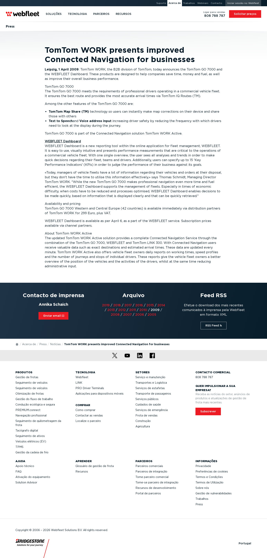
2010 (143, 310)
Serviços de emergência (151, 410)
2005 (152, 314)
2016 (139, 305)
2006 (139, 314)
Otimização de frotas (29, 393)
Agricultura (142, 426)
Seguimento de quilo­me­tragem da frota (38, 423)
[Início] (17, 344)
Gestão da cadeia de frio (31, 452)
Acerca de (29, 344)
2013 (111, 310)
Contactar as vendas (89, 415)
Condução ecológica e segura (35, 404)
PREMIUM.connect (27, 410)
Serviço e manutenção (150, 377)
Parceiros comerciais (149, 466)
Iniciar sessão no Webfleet (243, 3)
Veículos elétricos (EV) (30, 441)
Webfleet (81, 377)
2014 (161, 305)
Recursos (81, 471)
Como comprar (85, 410)
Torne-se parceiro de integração (156, 482)
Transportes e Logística (151, 382)
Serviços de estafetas (150, 388)
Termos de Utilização (209, 482)
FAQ (18, 471)
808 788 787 (204, 377)
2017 (128, 305)
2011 (132, 310)
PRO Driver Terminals (89, 388)
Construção (143, 421)
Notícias (55, 344)
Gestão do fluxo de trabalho (34, 399)
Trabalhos (201, 498)
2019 (106, 305)
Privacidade (203, 466)
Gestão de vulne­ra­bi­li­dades (213, 493)
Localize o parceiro (88, 421)
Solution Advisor (26, 482)
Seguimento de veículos (31, 382)
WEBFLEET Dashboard (63, 141)
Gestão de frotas (26, 377)
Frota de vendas (146, 415)
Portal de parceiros (148, 493)
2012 (122, 310)
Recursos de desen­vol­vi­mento (155, 487)
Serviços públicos (147, 399)
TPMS (19, 446)
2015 (150, 305)
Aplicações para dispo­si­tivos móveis (99, 393)
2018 (117, 305)
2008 (115, 314)
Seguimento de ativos (30, 436)
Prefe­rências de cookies (211, 471)
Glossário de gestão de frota (94, 466)
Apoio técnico (24, 466)
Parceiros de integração (151, 471)
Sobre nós (202, 487)
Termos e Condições (209, 477)
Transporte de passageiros (153, 393)
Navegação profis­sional (31, 415)
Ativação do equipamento (32, 477)
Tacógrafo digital (26, 430)
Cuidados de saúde (148, 404)
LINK (78, 382)
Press (43, 344)
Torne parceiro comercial (151, 477)
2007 (127, 314)
